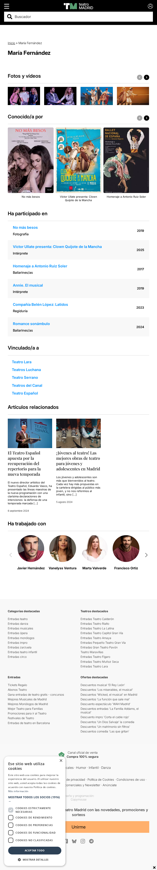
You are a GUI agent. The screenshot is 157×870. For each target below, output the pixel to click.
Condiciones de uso (131, 779)
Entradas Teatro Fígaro (95, 656)
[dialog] (34, 811)
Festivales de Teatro (21, 718)
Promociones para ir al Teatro (27, 713)
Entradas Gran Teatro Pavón (99, 647)
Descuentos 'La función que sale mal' (105, 699)
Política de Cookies (100, 779)
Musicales (66, 768)
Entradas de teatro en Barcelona (29, 723)
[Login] (150, 6)
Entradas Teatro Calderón (97, 619)
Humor (81, 768)
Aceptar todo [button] (35, 850)
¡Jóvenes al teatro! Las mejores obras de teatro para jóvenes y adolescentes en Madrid (78, 460)
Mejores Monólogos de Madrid (28, 704)
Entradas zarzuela (19, 647)
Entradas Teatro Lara (94, 666)
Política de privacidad (70, 779)
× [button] (60, 760)
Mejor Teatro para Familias (25, 708)
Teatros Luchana (26, 370)
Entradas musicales (20, 628)
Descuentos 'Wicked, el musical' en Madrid (109, 694)
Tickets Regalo (17, 685)
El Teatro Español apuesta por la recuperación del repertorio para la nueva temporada (24, 463)
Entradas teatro (18, 619)
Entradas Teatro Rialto (95, 623)
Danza (106, 768)
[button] (34, 799)
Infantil (94, 768)
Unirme (79, 827)
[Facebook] (65, 841)
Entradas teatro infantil (22, 652)
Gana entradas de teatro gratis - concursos (36, 694)
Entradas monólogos (21, 638)
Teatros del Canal (27, 385)
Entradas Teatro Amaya (96, 638)
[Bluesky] (74, 841)
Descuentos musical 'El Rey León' (103, 685)
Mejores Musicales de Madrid (27, 699)
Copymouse (78, 799)
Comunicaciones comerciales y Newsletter (70, 785)
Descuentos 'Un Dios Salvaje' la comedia (107, 722)
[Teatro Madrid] (78, 6)
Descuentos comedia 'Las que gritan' (105, 731)
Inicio (11, 43)
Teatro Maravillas (92, 652)
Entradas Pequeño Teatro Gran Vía (103, 642)
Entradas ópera (18, 633)
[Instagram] (83, 841)
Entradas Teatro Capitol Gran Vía (102, 633)
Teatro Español (25, 393)
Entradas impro (17, 642)
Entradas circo (17, 656)
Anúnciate (110, 785)
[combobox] (82, 16)
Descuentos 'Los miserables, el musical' (107, 689)
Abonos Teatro (17, 689)
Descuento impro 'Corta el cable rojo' (105, 717)
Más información (18, 791)
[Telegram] (91, 841)
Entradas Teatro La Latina (97, 628)
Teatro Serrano (25, 377)
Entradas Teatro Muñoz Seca (100, 661)
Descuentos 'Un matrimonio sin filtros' (105, 726)
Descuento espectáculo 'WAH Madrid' (105, 704)
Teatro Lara (21, 362)
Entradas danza (18, 623)
